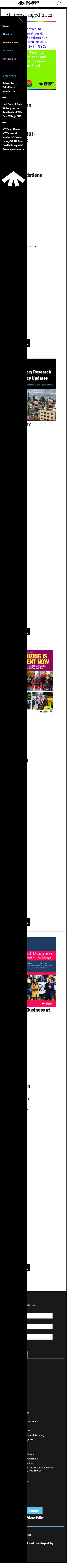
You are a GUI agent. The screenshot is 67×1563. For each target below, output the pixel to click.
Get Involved (9, 58)
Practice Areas (10, 42)
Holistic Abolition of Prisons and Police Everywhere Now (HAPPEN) (31, 1469)
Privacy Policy (35, 1517)
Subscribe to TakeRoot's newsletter (10, 87)
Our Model (8, 50)
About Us (7, 34)
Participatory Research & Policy (26, 1435)
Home (6, 26)
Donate (33, 1510)
